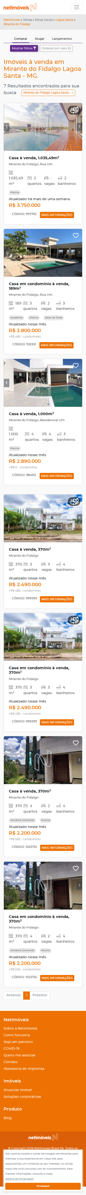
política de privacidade (19, 1179)
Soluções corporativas (22, 1097)
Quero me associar (20, 1055)
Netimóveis (12, 19)
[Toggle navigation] (77, 7)
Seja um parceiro (18, 1042)
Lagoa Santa (64, 19)
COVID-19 (12, 1048)
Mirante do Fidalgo (17, 24)
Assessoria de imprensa (24, 1068)
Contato (10, 1062)
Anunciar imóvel (18, 1090)
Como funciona (17, 1035)
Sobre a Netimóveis (20, 1028)
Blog (8, 1118)
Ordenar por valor (55, 48)
